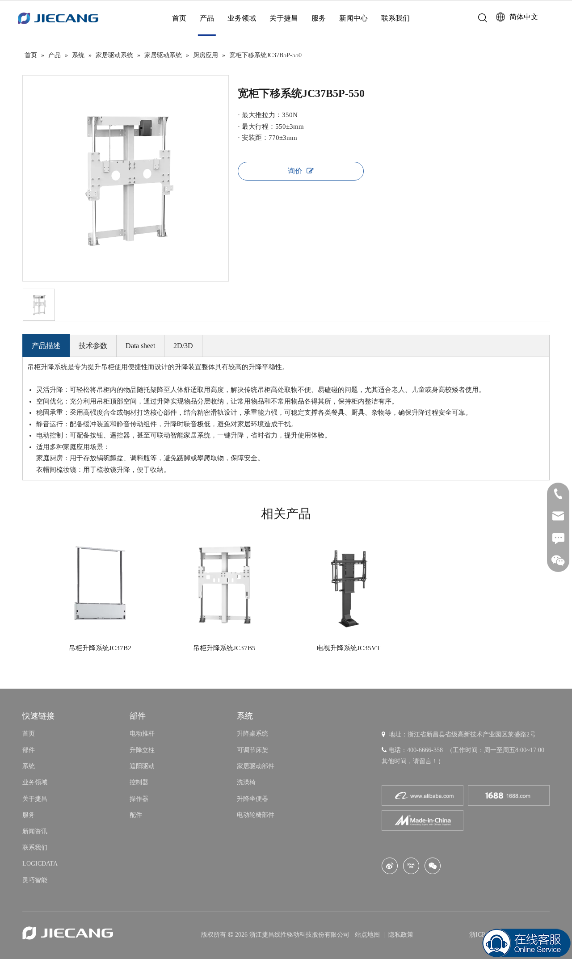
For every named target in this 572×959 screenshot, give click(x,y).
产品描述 (46, 345)
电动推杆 (142, 733)
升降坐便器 (252, 798)
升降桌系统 (252, 733)
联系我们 (395, 18)
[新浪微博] (390, 866)
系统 (28, 766)
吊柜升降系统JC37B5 (224, 648)
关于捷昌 (283, 18)
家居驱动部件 (255, 766)
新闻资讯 (34, 831)
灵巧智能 (34, 880)
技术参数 (93, 345)
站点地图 (368, 934)
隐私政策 (400, 934)
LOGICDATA (40, 863)
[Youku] (411, 866)
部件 (28, 750)
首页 (179, 18)
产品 (207, 18)
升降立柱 (142, 750)
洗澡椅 (246, 782)
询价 (295, 171)
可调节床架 (252, 750)
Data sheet (140, 345)
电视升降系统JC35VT (348, 648)
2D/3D (183, 345)
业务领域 (241, 18)
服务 (318, 18)
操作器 (139, 798)
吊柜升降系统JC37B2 (100, 648)
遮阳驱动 (142, 766)
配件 (136, 815)
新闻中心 (353, 18)
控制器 (139, 782)
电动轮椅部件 (255, 815)
